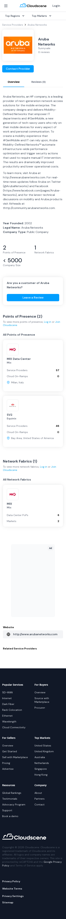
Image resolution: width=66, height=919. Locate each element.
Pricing (6, 763)
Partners (39, 798)
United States (42, 745)
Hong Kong (40, 774)
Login (56, 6)
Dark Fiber (8, 704)
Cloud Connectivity (13, 727)
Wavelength (9, 721)
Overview (39, 692)
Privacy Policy (11, 881)
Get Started (9, 751)
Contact (39, 804)
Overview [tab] (14, 82)
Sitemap (7, 902)
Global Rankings (11, 793)
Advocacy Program (13, 804)
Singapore (40, 768)
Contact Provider (18, 69)
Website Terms (12, 888)
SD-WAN (7, 692)
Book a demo (10, 816)
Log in (47, 321)
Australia (39, 757)
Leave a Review (33, 297)
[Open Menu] (6, 5)
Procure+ (39, 707)
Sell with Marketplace (15, 757)
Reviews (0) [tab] (38, 82)
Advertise (8, 768)
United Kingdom (44, 751)
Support (7, 810)
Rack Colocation (12, 710)
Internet (7, 698)
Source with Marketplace (41, 700)
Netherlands (41, 763)
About (38, 793)
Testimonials (9, 798)
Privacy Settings (13, 896)
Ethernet (7, 715)
